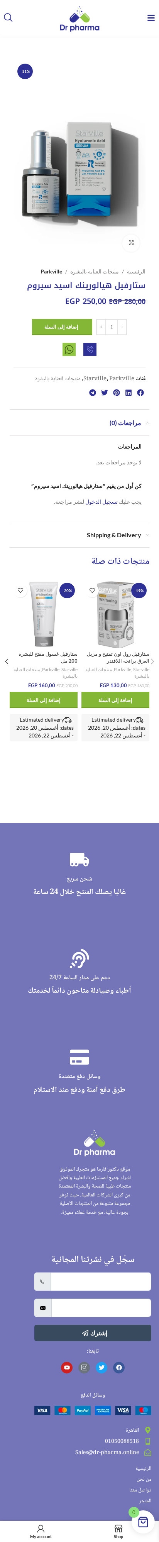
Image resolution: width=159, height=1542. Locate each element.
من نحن (144, 1480)
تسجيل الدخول (101, 501)
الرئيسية (136, 271)
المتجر (145, 1501)
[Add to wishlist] (92, 590)
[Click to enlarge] (131, 243)
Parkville (51, 271)
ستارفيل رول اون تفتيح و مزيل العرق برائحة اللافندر (118, 657)
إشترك (98, 1332)
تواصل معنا (140, 1490)
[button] (140, 393)
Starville (95, 379)
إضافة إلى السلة (61, 327)
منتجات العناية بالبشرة (94, 271)
